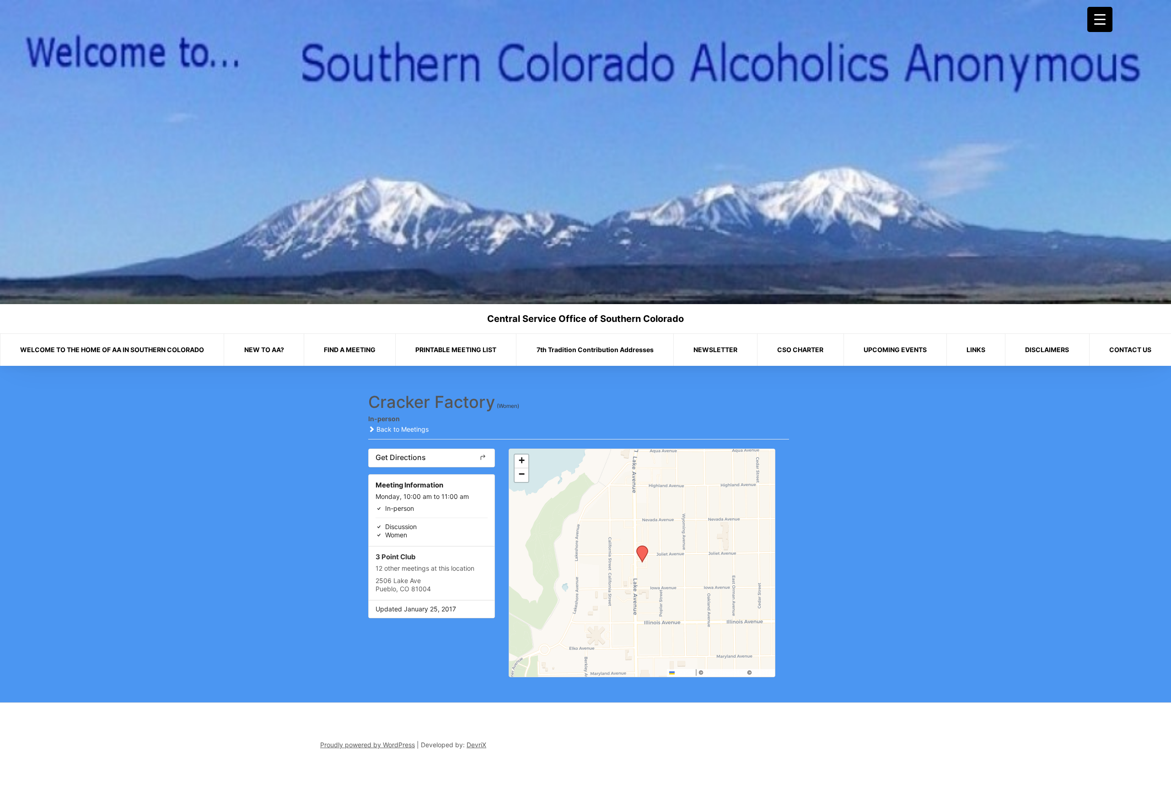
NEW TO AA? (264, 349)
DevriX (476, 745)
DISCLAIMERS (1047, 349)
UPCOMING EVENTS (895, 349)
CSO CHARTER (800, 349)
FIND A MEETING (350, 349)
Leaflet (684, 672)
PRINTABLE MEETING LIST (455, 349)
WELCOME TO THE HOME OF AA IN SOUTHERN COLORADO (112, 349)
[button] (639, 548)
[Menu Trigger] (1099, 19)
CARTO (763, 672)
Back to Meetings (402, 429)
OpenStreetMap (725, 672)
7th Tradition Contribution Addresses (595, 349)
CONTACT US (1130, 349)
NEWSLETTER (715, 349)
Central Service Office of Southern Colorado (585, 318)
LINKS (976, 349)
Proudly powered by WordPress (367, 745)
